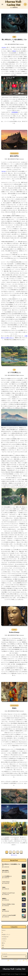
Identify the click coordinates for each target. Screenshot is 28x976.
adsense (3, 930)
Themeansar (23, 974)
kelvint (6, 44)
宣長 (3, 945)
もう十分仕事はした (14, 372)
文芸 (14, 36)
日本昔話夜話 (15, 112)
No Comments (21, 44)
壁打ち (3, 943)
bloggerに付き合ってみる (8, 904)
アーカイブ (4, 953)
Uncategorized (14, 153)
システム (14, 629)
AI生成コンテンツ (6, 934)
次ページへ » (14, 855)
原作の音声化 (14, 156)
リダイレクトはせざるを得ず (9, 915)
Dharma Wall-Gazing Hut (14, 969)
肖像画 (3, 909)
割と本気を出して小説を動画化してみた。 (14, 40)
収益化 (14, 708)
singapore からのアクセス (8, 893)
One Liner (4, 47)
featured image (14, 632)
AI (14, 369)
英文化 (14, 51)
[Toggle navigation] (2, 4)
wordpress (4, 938)
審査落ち (4, 898)
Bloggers (17, 974)
